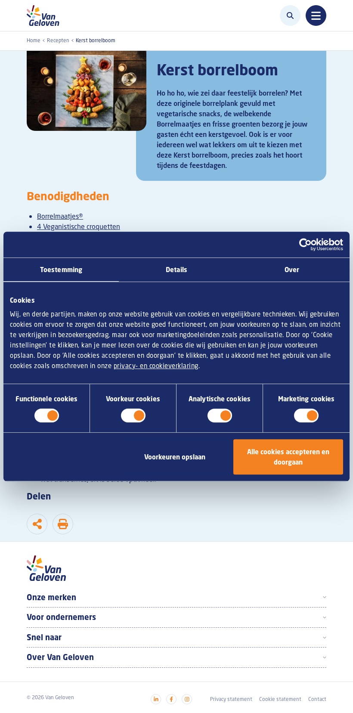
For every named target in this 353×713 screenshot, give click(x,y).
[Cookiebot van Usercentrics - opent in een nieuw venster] (305, 244)
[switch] (133, 415)
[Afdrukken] (63, 524)
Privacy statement (231, 699)
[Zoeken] (290, 15)
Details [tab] (176, 269)
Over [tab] (292, 269)
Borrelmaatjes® (60, 216)
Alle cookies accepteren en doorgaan (288, 456)
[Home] (45, 15)
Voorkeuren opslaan (174, 457)
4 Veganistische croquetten (78, 226)
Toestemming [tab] (61, 269)
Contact (317, 699)
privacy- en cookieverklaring (156, 365)
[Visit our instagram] (187, 699)
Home (33, 40)
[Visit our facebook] (171, 699)
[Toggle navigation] (316, 15)
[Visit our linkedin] (156, 699)
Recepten (58, 40)
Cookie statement (280, 699)
